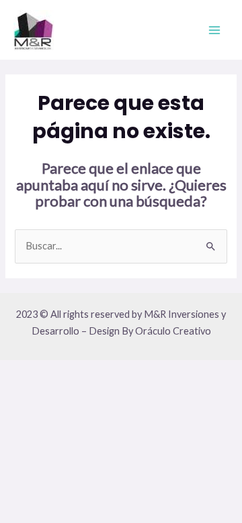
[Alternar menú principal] (214, 30)
